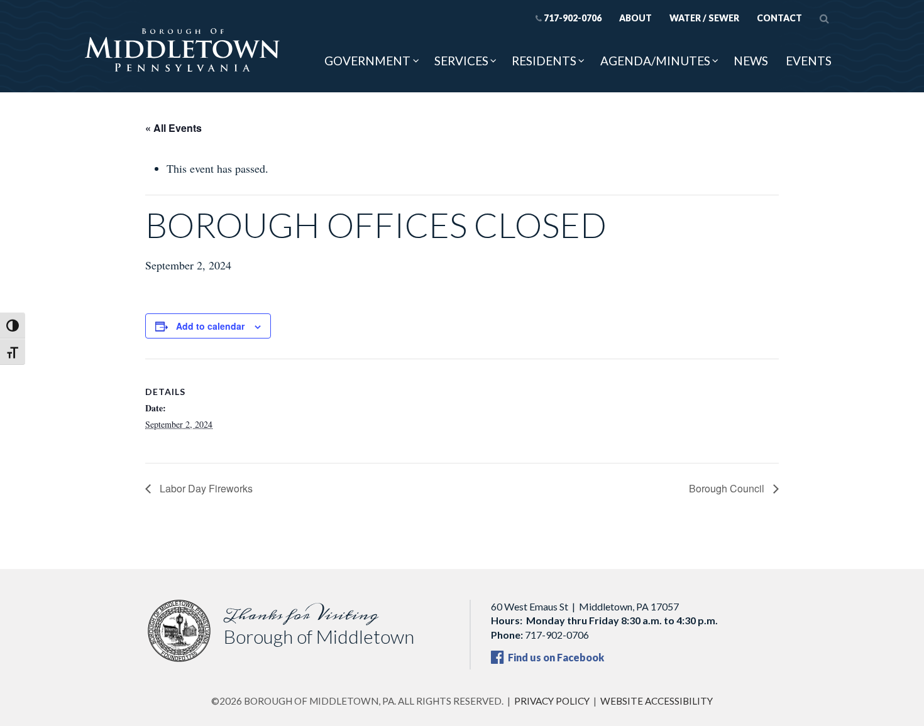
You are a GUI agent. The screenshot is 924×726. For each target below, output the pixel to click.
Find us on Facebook (555, 657)
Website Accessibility (656, 701)
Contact (779, 18)
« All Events (173, 128)
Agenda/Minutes (655, 60)
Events (809, 60)
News (751, 60)
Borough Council (728, 488)
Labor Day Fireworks (205, 488)
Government (367, 60)
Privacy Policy (552, 701)
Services (461, 60)
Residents (544, 60)
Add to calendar (210, 326)
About (635, 18)
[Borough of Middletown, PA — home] (182, 50)
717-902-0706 (573, 18)
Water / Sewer (704, 18)
